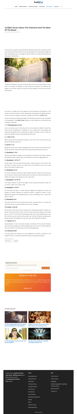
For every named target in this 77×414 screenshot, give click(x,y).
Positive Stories (32, 404)
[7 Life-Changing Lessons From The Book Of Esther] (16, 338)
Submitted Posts (32, 407)
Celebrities (31, 381)
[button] (62, 6)
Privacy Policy (54, 379)
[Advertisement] (38, 15)
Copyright (53, 381)
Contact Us (54, 391)
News (29, 402)
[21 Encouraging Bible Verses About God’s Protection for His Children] (16, 322)
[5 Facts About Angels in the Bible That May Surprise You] (39, 338)
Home (16, 6)
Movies (30, 399)
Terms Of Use (54, 376)
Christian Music (23, 6)
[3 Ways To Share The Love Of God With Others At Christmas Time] (39, 322)
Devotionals (49, 6)
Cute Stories (31, 389)
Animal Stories (32, 379)
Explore (56, 6)
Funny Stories (32, 394)
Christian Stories (33, 6)
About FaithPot (55, 388)
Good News (42, 6)
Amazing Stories (32, 376)
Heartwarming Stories (34, 397)
